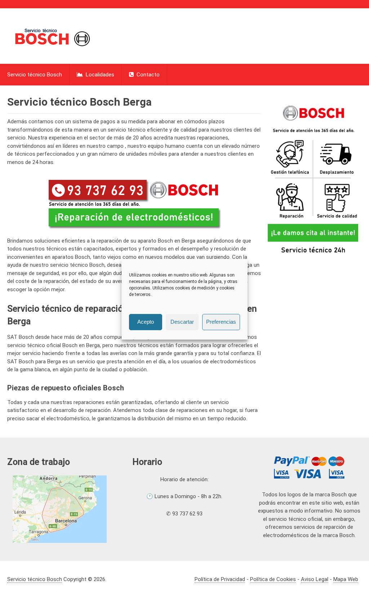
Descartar (182, 322)
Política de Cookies (273, 579)
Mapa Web (345, 579)
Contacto (147, 74)
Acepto (145, 322)
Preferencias (221, 322)
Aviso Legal (314, 579)
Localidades (99, 74)
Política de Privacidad (220, 579)
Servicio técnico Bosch (34, 74)
